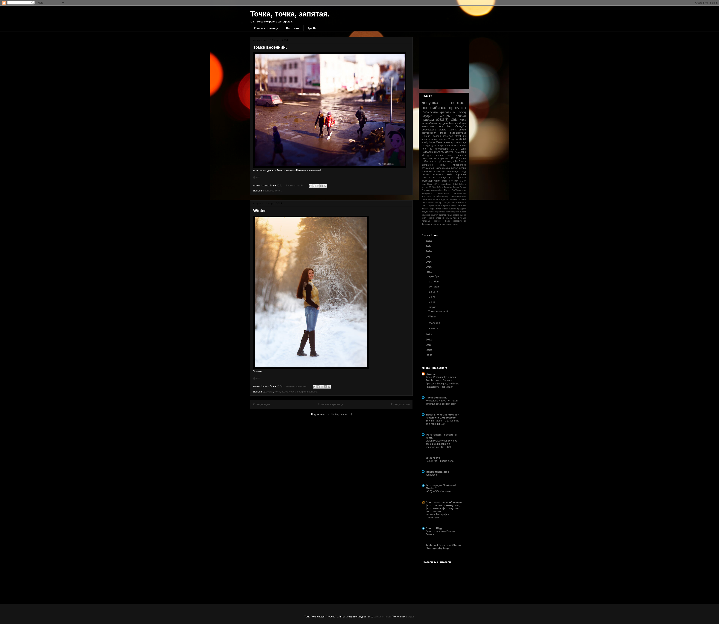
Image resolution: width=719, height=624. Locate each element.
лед (464, 171)
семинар (426, 215)
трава (463, 218)
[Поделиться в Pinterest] (325, 186)
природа (428, 119)
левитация (453, 171)
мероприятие (434, 205)
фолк (447, 221)
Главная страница (266, 28)
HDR (452, 158)
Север (439, 142)
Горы (442, 165)
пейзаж (461, 123)
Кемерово (460, 152)
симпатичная (445, 215)
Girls (454, 119)
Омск (441, 190)
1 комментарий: (295, 185)
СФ (453, 190)
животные (439, 171)
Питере (447, 190)
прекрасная (428, 177)
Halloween (427, 152)
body (441, 126)
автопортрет (460, 193)
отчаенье (451, 205)
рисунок (450, 212)
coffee (425, 161)
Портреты (292, 28)
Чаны (447, 142)
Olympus (461, 158)
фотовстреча (459, 221)
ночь (434, 139)
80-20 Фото (433, 457)
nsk (436, 161)
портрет (301, 391)
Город (461, 112)
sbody (425, 142)
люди (462, 129)
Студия (427, 116)
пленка (452, 209)
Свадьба (460, 126)
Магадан (426, 155)
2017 (429, 256)
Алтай (440, 152)
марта (433, 306)
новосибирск (288, 391)
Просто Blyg (434, 528)
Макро (442, 129)
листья (426, 174)
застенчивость (453, 199)
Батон (456, 187)
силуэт (434, 215)
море (443, 132)
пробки (461, 116)
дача (430, 199)
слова (463, 215)
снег (424, 218)
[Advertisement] (445, 62)
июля (432, 296)
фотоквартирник (431, 180)
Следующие (261, 404)
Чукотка (455, 142)
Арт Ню (312, 28)
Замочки (426, 190)
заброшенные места (449, 145)
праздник (461, 209)
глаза (424, 199)
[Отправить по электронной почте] (311, 186)
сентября (435, 286)
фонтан (461, 177)
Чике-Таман (443, 193)
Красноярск (459, 165)
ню (430, 148)
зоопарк (426, 139)
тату (436, 158)
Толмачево (460, 190)
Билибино (427, 165)
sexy (449, 161)
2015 (429, 266)
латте (454, 202)
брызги (453, 196)
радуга (425, 212)
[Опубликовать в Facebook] (321, 186)
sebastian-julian (382, 616)
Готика (463, 187)
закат (450, 155)
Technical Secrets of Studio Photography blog (443, 547)
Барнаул (448, 187)
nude (463, 119)
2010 (429, 349)
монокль (438, 174)
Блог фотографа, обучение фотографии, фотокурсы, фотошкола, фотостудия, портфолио (444, 507)
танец (456, 218)
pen (423, 187)
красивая (448, 136)
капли (424, 202)
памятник (461, 205)
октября (434, 281)
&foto (444, 181)
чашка (455, 224)
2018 (429, 251)
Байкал (439, 187)
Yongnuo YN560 (457, 139)
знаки (463, 199)
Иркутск (449, 152)
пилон (438, 209)
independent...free (437, 471)
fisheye (462, 184)
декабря (434, 276)
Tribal (455, 184)
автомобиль (428, 168)
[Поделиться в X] (318, 186)
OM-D (436, 184)
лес (424, 148)
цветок (444, 158)
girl (435, 152)
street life (460, 136)
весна (462, 168)
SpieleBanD (446, 184)
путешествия (458, 132)
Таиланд (436, 136)
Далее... (258, 177)
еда (443, 199)
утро (451, 177)
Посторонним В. (436, 397)
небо (449, 174)
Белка (462, 161)
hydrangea (431, 474)
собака (430, 218)
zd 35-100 (431, 187)
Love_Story (427, 184)
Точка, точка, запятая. (290, 14)
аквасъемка (443, 168)
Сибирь (444, 116)
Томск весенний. (270, 47)
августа (434, 291)
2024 (429, 246)
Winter (259, 210)
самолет (442, 139)
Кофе (432, 142)
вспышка (427, 171)
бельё (454, 168)
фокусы (437, 221)
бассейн (437, 196)
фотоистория (439, 224)
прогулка (268, 190)
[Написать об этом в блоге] (314, 186)
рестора (441, 212)
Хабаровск (427, 193)
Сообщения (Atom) (341, 414)
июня (432, 301)
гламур (426, 145)
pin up (442, 161)
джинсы (436, 199)
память (425, 209)
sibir (455, 161)
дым (433, 145)
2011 (429, 344)
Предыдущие (400, 404)
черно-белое (429, 123)
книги (430, 202)
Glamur (426, 136)
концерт (438, 202)
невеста (461, 155)
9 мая (454, 181)
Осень (453, 129)
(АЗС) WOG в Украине (438, 491)
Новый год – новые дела (439, 460)
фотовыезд (427, 224)
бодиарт (445, 196)
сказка (456, 215)
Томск (278, 190)
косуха (447, 202)
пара (432, 209)
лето (433, 126)
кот (464, 145)
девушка (268, 391)
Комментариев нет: (297, 386)
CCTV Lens (458, 148)
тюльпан (426, 221)
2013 (429, 334)
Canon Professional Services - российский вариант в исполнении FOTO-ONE (442, 444)
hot (431, 161)
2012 (429, 339)
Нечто (449, 126)
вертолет (461, 196)
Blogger (410, 616)
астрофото (427, 196)
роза (456, 212)
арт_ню (443, 123)
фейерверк (441, 148)
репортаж (427, 158)
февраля (435, 322)
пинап (445, 209)
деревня (439, 155)
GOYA (463, 181)
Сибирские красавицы (439, 112)
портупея (461, 174)
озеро (444, 205)
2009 (429, 354)
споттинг (440, 218)
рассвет (433, 212)
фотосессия (429, 132)
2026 (429, 241)
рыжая (463, 212)
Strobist (431, 373)
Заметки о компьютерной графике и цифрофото (442, 416)
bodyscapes (429, 129)
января (434, 328)
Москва (434, 190)
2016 (429, 261)
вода (463, 142)
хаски (448, 224)
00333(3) (442, 119)
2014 (429, 271)
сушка (449, 218)
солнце (442, 177)
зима (277, 391)
